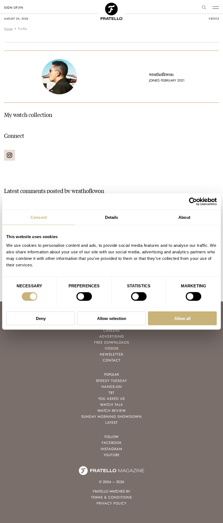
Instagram (111, 449)
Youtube (112, 454)
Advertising (111, 336)
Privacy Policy (111, 503)
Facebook (112, 442)
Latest (111, 422)
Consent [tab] (38, 217)
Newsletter (111, 354)
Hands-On (111, 386)
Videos (112, 348)
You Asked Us (111, 398)
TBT (111, 392)
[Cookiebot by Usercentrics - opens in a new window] (193, 202)
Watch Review (111, 410)
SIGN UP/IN (13, 7)
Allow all (182, 318)
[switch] (84, 296)
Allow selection (111, 318)
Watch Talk (111, 404)
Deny (41, 318)
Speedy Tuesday (111, 380)
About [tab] (184, 217)
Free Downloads (111, 342)
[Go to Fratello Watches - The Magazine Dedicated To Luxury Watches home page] (111, 5)
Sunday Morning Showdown (111, 416)
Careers (111, 330)
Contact (111, 360)
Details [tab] (111, 217)
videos (214, 19)
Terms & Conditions (111, 497)
